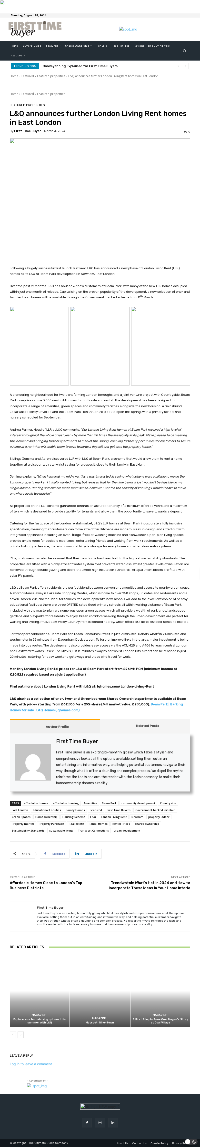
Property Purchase (51, 823)
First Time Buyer (27, 131)
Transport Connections (93, 830)
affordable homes (36, 803)
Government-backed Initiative (155, 810)
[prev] (178, 66)
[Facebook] (87, 1122)
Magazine (39, 1015)
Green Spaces (21, 817)
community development (138, 803)
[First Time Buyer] (23, 916)
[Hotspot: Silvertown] (100, 991)
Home (14, 76)
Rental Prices (121, 823)
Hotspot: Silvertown (100, 1022)
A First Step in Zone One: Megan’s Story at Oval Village (160, 1021)
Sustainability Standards (28, 830)
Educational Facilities (47, 810)
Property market (23, 823)
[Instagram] (100, 1122)
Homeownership (46, 817)
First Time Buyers (118, 810)
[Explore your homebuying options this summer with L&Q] (40, 991)
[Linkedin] (113, 1122)
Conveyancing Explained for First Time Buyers (80, 66)
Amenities (90, 803)
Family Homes (75, 810)
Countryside (168, 803)
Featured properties (51, 76)
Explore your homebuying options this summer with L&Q (39, 1021)
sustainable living (61, 830)
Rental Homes (98, 823)
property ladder (159, 817)
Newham (137, 817)
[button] (184, 51)
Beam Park (109, 803)
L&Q (93, 817)
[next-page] (21, 1035)
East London (20, 810)
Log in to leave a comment (31, 1064)
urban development (127, 830)
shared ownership (147, 823)
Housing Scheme (73, 817)
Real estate (76, 823)
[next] (186, 66)
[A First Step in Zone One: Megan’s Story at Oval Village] (160, 991)
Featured (27, 76)
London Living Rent (114, 817)
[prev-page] (13, 1035)
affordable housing (66, 803)
